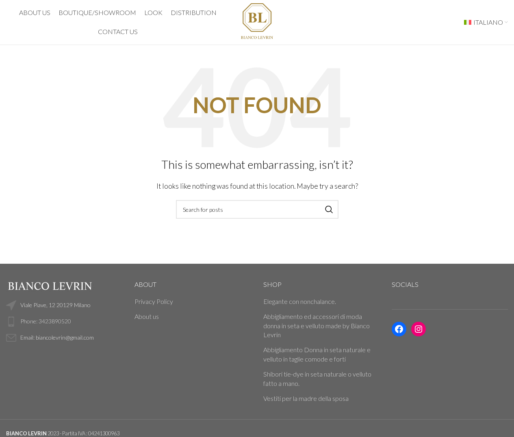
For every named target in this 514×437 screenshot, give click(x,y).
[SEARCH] (329, 209)
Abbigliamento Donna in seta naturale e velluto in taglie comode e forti (317, 354)
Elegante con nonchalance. (299, 301)
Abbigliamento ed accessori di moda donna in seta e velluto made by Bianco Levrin (316, 325)
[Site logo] (257, 21)
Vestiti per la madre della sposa (306, 398)
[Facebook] (399, 329)
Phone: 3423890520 (45, 321)
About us (146, 316)
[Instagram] (418, 329)
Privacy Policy (153, 301)
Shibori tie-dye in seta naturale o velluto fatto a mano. (317, 378)
